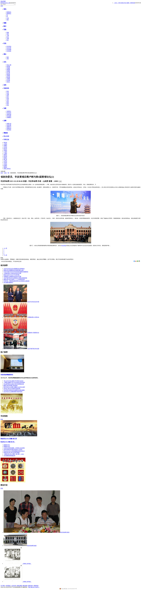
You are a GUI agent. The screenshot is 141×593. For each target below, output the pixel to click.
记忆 (5, 62)
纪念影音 (8, 51)
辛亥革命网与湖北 (64, 532)
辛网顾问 (8, 117)
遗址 (5, 54)
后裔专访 (8, 126)
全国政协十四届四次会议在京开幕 (12, 276)
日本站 (5, 162)
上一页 (5, 248)
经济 (7, 103)
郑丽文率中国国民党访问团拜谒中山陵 (14, 270)
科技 (7, 105)
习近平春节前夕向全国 (33, 348)
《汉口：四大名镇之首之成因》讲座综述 (119, 2)
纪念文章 (8, 48)
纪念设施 (8, 49)
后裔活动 (8, 128)
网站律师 (25, 585)
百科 (5, 85)
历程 (7, 34)
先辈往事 (8, 125)
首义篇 (8, 72)
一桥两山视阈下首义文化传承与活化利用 (14, 382)
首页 (2, 6)
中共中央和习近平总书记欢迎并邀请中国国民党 (16, 271)
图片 (5, 26)
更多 (2, 419)
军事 (7, 99)
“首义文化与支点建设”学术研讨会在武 (13, 381)
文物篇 (8, 78)
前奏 (7, 32)
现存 (7, 57)
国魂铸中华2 (7, 446)
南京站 (5, 148)
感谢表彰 (36, 585)
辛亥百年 (6, 88)
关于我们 (3, 585)
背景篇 (8, 66)
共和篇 (8, 75)
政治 (7, 91)
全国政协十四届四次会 (33, 332)
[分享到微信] (137, 261)
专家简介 (8, 111)
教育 (7, 102)
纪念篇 (8, 80)
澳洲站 (5, 167)
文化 (7, 100)
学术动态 (8, 112)
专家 (5, 108)
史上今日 (6, 136)
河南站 (5, 150)
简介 (7, 40)
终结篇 (8, 77)
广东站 (5, 151)
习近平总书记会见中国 (33, 301)
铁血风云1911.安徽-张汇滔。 (8, 441)
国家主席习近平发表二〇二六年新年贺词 (14, 279)
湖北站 (5, 142)
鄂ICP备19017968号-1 (33, 587)
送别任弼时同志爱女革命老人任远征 (13, 449)
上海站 (5, 144)
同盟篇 (8, 69)
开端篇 (8, 68)
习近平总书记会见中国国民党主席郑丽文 (14, 268)
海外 (7, 19)
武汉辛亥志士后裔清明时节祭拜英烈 (13, 391)
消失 (7, 58)
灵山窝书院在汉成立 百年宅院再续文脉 (14, 384)
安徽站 (5, 145)
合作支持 (14, 585)
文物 (7, 38)
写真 (5, 29)
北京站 (5, 147)
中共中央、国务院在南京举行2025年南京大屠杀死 (16, 281)
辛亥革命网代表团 (31, 545)
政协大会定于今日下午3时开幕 (11, 274)
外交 (7, 97)
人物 (7, 35)
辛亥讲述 (8, 129)
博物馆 (6, 133)
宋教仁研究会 (7, 168)
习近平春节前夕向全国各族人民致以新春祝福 (15, 278)
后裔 (5, 120)
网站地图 (19, 585)
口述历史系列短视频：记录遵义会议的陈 (14, 448)
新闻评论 (8, 13)
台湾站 (5, 161)
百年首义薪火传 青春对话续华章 (12, 388)
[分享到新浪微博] (136, 261)
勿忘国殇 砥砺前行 (8, 282)
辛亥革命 (63, 245)
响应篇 (8, 74)
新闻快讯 (8, 12)
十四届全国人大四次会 (33, 317)
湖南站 (5, 154)
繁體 (4, 1)
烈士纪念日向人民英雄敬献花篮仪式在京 (14, 451)
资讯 (5, 9)
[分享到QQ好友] (139, 261)
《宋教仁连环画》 (27, 563)
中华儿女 (6, 139)
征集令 (8, 81)
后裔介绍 (8, 123)
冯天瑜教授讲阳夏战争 (9, 455)
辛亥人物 (8, 65)
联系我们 (8, 585)
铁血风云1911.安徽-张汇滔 (9, 438)
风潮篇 (8, 71)
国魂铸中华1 (7, 445)
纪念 (5, 43)
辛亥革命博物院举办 (7, 374)
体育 (7, 95)
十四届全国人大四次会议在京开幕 (12, 273)
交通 (7, 94)
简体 (2, 1)
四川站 (5, 156)
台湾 (7, 18)
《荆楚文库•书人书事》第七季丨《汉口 (14, 454)
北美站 (5, 164)
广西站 (5, 153)
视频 (5, 23)
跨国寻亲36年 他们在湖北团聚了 (12, 452)
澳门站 (5, 159)
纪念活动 (8, 46)
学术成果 (8, 115)
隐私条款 (30, 585)
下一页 (5, 255)
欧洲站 (5, 165)
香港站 (5, 157)
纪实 (7, 37)
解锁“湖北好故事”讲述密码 (10, 385)
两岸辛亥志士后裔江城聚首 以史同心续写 (14, 387)
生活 (7, 92)
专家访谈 (8, 114)
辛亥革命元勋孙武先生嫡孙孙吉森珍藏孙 (14, 390)
